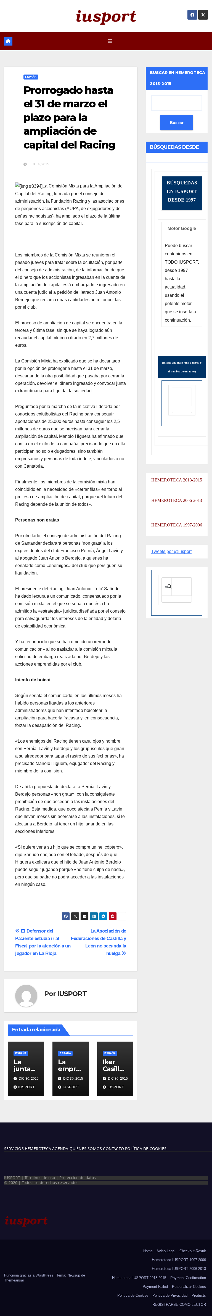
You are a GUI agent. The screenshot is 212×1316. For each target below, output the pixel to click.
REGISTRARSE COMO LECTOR (179, 1304)
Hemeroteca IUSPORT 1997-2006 (179, 1260)
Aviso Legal (166, 1251)
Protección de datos (77, 1177)
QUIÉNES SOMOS (86, 1148)
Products (199, 1295)
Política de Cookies (133, 1295)
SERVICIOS (14, 1148)
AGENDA (59, 1148)
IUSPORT (72, 994)
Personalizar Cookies (189, 1287)
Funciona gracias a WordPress (29, 1275)
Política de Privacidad (169, 1295)
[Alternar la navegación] (110, 41)
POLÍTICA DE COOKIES (145, 1148)
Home (148, 1251)
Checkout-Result (192, 1251)
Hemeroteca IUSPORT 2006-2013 (179, 1269)
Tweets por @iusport (171, 551)
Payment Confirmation (188, 1278)
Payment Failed (155, 1287)
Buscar (176, 122)
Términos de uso (40, 1177)
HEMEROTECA (37, 1148)
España (30, 76)
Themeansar (14, 1280)
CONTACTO (113, 1148)
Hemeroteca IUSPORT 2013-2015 (139, 1278)
